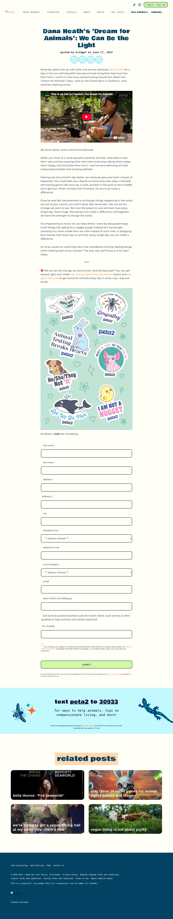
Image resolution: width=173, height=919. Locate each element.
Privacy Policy (70, 875)
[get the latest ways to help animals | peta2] (11, 12)
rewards (156, 12)
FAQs (48, 865)
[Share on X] (74, 59)
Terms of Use (82, 878)
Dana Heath (116, 69)
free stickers (139, 12)
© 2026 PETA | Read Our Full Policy (29, 875)
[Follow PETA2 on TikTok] (134, 4)
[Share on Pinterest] (90, 59)
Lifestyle (53, 12)
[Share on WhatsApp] (82, 59)
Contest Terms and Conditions (26, 878)
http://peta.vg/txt (88, 726)
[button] (166, 12)
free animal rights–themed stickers (92, 274)
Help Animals (31, 12)
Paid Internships (19, 865)
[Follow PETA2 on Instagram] (139, 4)
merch (100, 12)
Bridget (81, 52)
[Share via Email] (99, 59)
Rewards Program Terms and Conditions (99, 875)
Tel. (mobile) (48, 626)
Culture (71, 12)
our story (117, 12)
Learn (86, 12)
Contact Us (58, 865)
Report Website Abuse (102, 878)
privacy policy (114, 674)
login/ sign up (155, 4)
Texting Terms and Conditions (58, 878)
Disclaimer (55, 875)
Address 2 (47, 496)
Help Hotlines (37, 865)
